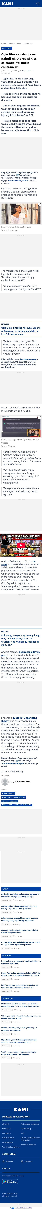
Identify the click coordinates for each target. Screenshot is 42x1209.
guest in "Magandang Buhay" (19, 719)
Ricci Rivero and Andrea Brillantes (17, 805)
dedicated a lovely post (20, 653)
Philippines (5, 924)
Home (3, 43)
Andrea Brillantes (10, 801)
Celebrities (28, 43)
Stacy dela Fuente (27, 71)
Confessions (6, 1010)
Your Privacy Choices (24, 1208)
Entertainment (15, 43)
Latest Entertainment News (13, 797)
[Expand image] (40, 205)
